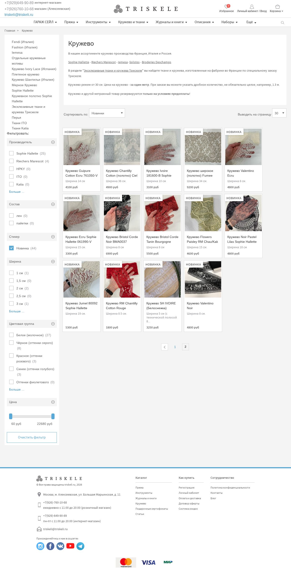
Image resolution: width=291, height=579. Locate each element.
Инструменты (96, 22)
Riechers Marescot (103, 62)
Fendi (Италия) (23, 42)
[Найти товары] (282, 22)
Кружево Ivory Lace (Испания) (34, 69)
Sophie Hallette (23, 90)
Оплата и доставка (190, 498)
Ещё (249, 22)
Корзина (275, 11)
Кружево (140, 503)
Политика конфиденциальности (230, 487)
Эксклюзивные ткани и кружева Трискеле (113, 70)
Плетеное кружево (25, 74)
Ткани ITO (19, 123)
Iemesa (17, 52)
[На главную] (146, 9)
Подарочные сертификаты (151, 509)
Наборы (227, 22)
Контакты (217, 493)
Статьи (139, 514)
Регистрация (186, 487)
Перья (16, 117)
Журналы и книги (170, 22)
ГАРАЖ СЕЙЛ (43, 22)
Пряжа (69, 22)
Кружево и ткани (131, 22)
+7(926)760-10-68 (19, 9)
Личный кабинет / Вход (252, 11)
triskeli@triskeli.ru (19, 15)
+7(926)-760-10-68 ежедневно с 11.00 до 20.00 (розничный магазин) (77, 505)
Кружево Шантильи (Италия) (33, 79)
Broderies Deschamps (156, 62)
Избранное (226, 11)
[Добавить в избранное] (70, 133)
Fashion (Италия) (25, 47)
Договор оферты (189, 503)
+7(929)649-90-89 (19, 3)
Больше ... (16, 191)
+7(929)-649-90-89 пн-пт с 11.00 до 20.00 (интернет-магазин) (72, 518)
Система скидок (188, 509)
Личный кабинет (189, 493)
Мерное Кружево (24, 85)
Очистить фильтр (32, 437)
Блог (213, 498)
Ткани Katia (20, 128)
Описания (203, 22)
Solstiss (134, 62)
